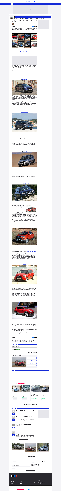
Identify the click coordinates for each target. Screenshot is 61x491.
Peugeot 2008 (18, 17)
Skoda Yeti (25, 151)
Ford (31, 341)
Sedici (27, 340)
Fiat (29, 340)
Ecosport (29, 341)
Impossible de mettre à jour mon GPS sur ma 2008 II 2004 (19, 467)
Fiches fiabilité (19, 18)
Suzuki (20, 341)
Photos (41, 18)
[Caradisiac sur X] (13, 476)
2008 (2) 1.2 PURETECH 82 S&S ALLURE (24, 424)
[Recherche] (49, 4)
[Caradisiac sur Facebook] (11, 476)
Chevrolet (15, 341)
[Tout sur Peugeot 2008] (11, 18)
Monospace (12, 483)
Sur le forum (31, 363)
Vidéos (43, 18)
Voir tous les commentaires (32, 352)
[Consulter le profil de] (13, 426)
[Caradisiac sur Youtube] (16, 476)
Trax (12, 341)
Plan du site (39, 480)
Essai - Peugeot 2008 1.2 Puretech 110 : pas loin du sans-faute (42, 453)
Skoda (34, 340)
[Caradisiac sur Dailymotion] (15, 476)
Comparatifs (23, 18)
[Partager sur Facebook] (33, 337)
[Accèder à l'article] (18, 446)
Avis (25, 18)
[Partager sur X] (35, 337)
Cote (34, 18)
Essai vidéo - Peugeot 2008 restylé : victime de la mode (30, 453)
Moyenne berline (12, 481)
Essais (16, 18)
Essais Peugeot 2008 (14, 441)
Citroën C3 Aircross (14, 51)
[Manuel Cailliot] (13, 24)
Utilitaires (21, 483)
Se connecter (13, 349)
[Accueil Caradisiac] (10, 4)
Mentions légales (40, 481)
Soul (22, 340)
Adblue (12, 464)
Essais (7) (31, 360)
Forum (39, 18)
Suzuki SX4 (27, 183)
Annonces (37, 18)
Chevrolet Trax (24, 301)
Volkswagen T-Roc (25, 51)
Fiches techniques (31, 18)
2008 (23, 341)
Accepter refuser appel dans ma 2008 (35, 464)
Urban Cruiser (16, 340)
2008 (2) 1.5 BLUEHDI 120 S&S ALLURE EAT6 (25, 410)
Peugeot (26, 341)
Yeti (31, 340)
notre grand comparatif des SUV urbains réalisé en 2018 (29, 246)
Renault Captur (34, 50)
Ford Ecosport (24, 227)
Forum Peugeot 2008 (14, 459)
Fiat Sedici (23, 183)
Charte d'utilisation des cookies (41, 482)
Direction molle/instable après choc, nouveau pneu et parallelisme (39, 461)
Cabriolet (20, 481)
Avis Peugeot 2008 (14, 408)
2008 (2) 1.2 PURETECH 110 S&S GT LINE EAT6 (25, 416)
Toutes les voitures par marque (32, 482)
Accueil (14, 18)
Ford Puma (20, 51)
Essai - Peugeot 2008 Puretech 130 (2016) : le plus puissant (18, 451)
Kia (24, 340)
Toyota (20, 340)
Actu (26, 18)
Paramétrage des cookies (40, 483)
